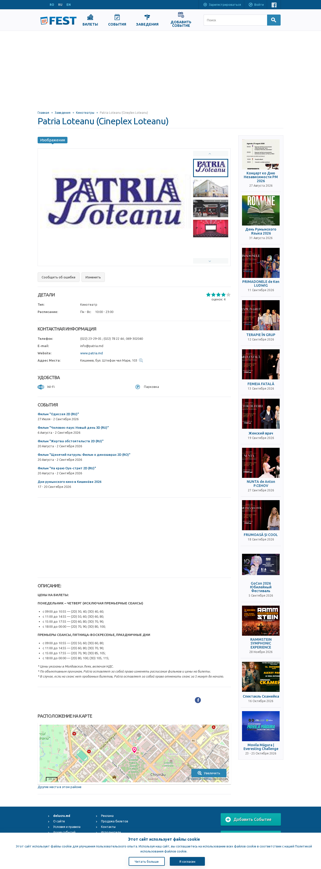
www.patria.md (91, 353)
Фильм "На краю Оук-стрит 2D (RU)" (67, 468)
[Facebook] (198, 700)
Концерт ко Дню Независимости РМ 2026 (261, 177)
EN (68, 4)
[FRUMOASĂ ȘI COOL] (261, 515)
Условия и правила (67, 826)
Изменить (93, 277)
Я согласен (187, 861)
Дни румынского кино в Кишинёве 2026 (69, 481)
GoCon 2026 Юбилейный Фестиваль (261, 587)
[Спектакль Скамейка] (261, 677)
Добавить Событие (252, 819)
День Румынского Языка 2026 (260, 231)
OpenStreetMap (201, 778)
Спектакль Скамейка (261, 696)
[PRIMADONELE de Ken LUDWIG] (261, 263)
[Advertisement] (160, 68)
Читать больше (147, 861)
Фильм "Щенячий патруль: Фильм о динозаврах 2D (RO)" (84, 454)
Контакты (108, 826)
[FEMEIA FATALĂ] (261, 364)
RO (52, 4)
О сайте (59, 821)
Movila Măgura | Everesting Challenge (261, 747)
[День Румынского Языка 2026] (261, 210)
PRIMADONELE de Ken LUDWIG (260, 283)
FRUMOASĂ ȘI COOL (261, 535)
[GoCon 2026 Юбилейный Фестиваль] (261, 565)
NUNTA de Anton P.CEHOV (261, 483)
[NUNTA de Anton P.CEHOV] (261, 463)
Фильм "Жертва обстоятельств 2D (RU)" (71, 441)
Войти (259, 4)
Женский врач (261, 433)
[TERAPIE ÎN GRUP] (261, 315)
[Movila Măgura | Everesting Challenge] (261, 726)
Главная (43, 112)
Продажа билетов (114, 821)
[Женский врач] (261, 414)
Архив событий (64, 832)
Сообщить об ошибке (58, 277)
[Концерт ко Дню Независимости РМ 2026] (261, 154)
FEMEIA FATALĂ (261, 384)
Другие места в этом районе (60, 787)
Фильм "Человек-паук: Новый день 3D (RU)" (73, 427)
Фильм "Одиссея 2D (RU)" (58, 414)
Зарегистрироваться (225, 4)
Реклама (107, 815)
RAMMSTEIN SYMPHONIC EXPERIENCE (261, 643)
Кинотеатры (85, 112)
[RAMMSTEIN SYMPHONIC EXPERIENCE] (261, 621)
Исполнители (111, 832)
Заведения (62, 112)
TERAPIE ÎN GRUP (260, 335)
